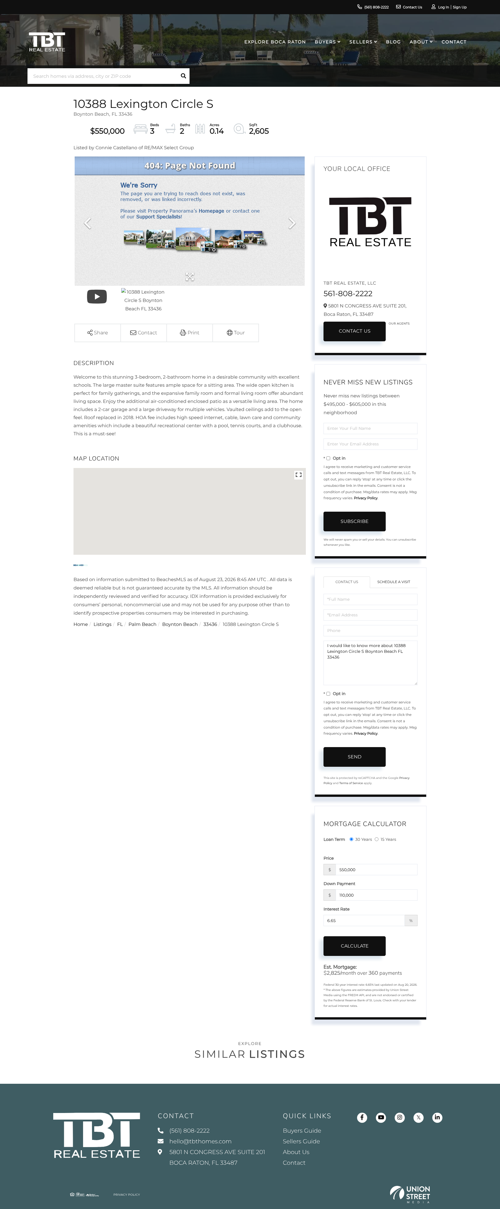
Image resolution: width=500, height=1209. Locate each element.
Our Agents (399, 323)
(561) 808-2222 (376, 7)
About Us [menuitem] (296, 1152)
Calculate (355, 946)
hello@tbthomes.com (200, 1141)
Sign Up (460, 7)
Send (354, 757)
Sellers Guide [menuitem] (301, 1141)
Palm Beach (142, 624)
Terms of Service (351, 783)
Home (80, 624)
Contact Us (412, 7)
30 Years (363, 839)
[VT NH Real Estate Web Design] (410, 1194)
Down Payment (339, 883)
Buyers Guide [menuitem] (302, 1130)
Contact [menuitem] (454, 42)
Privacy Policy (366, 498)
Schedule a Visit (393, 582)
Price (328, 858)
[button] (183, 76)
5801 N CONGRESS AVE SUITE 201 (216, 1157)
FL (120, 624)
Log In (443, 7)
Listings (102, 624)
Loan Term (334, 839)
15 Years (388, 839)
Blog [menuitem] (393, 42)
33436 (210, 624)
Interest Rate (336, 909)
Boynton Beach (180, 624)
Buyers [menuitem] (325, 42)
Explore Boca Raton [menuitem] (275, 42)
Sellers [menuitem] (361, 42)
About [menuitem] (419, 42)
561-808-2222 (347, 293)
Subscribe (355, 521)
